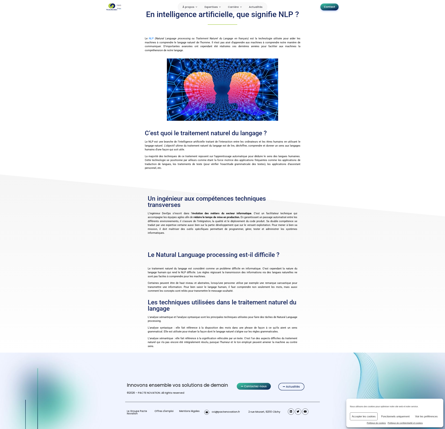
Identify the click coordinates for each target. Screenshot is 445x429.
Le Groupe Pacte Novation (137, 412)
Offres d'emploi (164, 411)
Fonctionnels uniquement (395, 416)
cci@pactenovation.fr (226, 412)
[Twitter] (298, 411)
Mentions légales (189, 411)
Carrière (233, 7)
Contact (329, 7)
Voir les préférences (426, 416)
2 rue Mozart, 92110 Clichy (264, 412)
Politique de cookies (376, 423)
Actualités (255, 7)
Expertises (211, 7)
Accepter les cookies (364, 416)
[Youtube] (305, 411)
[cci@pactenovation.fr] (206, 412)
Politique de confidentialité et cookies (405, 423)
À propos (188, 7)
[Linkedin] (291, 411)
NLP (152, 38)
